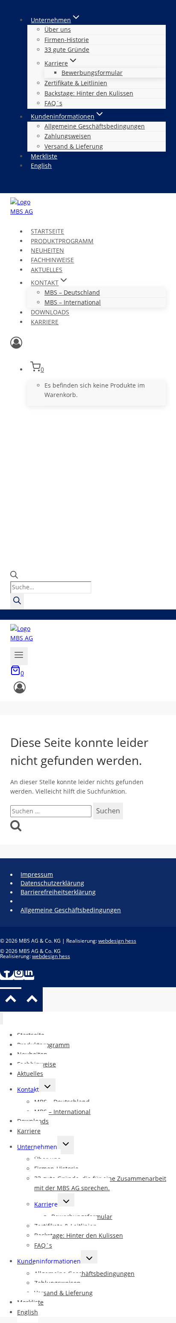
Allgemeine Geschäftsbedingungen (94, 126)
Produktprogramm (62, 241)
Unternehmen (37, 1147)
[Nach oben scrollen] (10, 1000)
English (41, 165)
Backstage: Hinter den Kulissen (88, 93)
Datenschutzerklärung (52, 883)
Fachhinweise (52, 260)
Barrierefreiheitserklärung (58, 892)
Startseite (47, 231)
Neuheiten (47, 250)
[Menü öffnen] (19, 656)
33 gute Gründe (66, 49)
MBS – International (72, 302)
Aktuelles (46, 270)
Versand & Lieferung (73, 146)
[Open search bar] (14, 576)
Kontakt (28, 1089)
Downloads (50, 312)
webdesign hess (117, 940)
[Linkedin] (29, 975)
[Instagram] (19, 975)
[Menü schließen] (1, 1018)
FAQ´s (53, 103)
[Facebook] (7, 975)
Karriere (45, 322)
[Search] (17, 601)
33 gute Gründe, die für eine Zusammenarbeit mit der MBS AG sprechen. (100, 1183)
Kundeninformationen (49, 1261)
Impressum (37, 874)
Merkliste (44, 156)
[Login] (88, 344)
